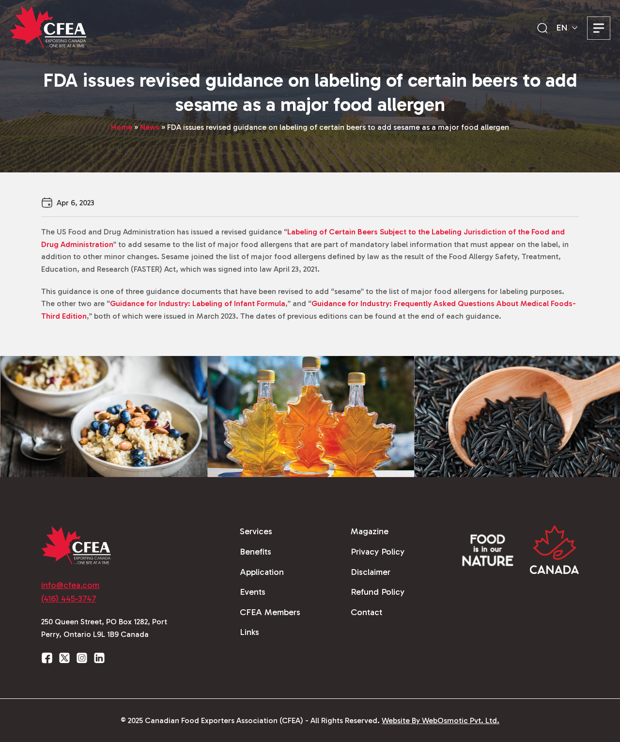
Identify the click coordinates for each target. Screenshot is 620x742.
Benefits (255, 551)
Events (252, 592)
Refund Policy (377, 592)
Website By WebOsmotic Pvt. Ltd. (440, 720)
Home (121, 127)
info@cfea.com (70, 585)
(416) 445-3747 (68, 598)
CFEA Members (270, 612)
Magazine (369, 531)
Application (262, 572)
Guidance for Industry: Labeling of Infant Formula (197, 303)
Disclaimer (370, 572)
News (149, 127)
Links (249, 632)
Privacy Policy (377, 551)
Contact (366, 612)
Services (256, 531)
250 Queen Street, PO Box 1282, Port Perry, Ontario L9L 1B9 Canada (104, 628)
